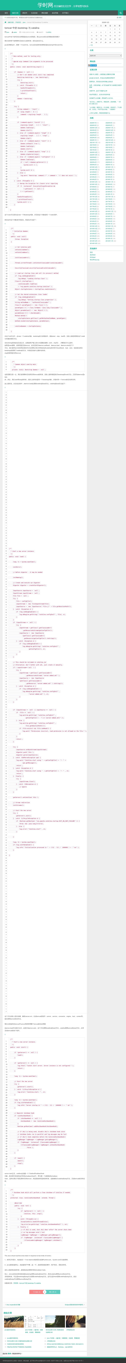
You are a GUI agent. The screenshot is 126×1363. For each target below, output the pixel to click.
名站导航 (55, 13)
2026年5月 (109, 123)
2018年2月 (93, 194)
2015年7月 (109, 231)
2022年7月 (109, 133)
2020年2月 (93, 165)
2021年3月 (93, 150)
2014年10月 (93, 243)
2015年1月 (109, 238)
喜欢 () (37, 1292)
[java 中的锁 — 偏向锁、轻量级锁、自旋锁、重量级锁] (34, 1321)
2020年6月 (93, 160)
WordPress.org (94, 260)
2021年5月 (109, 147)
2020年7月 (109, 157)
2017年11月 (109, 197)
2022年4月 (109, 135)
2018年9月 (109, 184)
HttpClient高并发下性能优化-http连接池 (19, 1347)
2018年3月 (109, 192)
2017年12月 (93, 197)
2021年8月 (93, 145)
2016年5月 (109, 219)
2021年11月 (93, 142)
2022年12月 (109, 130)
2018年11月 (109, 182)
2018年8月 (93, 187)
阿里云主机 (59, 1361)
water (15, 32)
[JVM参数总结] (76, 1321)
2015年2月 (93, 238)
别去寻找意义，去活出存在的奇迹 (99, 94)
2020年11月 (109, 152)
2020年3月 (109, 162)
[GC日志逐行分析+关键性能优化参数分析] (55, 1321)
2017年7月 (109, 201)
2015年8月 (93, 231)
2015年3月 (109, 236)
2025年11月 (109, 128)
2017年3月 (109, 206)
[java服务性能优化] (14, 1321)
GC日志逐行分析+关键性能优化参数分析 (19, 1341)
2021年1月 (109, 150)
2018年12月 (93, 182)
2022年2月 (109, 137)
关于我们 (65, 13)
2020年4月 (93, 162)
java (24, 22)
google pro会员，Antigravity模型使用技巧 (102, 78)
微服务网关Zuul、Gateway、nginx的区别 (59, 1347)
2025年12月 (93, 128)
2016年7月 (109, 216)
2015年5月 (109, 233)
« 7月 (91, 45)
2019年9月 (109, 169)
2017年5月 (109, 204)
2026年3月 (93, 125)
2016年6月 (93, 219)
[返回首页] (5, 22)
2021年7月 (109, 145)
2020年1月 (109, 165)
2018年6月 (93, 189)
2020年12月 (93, 152)
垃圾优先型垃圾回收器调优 (15, 1344)
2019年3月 (109, 177)
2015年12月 (93, 226)
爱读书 (24, 13)
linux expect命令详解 (13, 1305)
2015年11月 (109, 226)
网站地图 (45, 13)
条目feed (92, 255)
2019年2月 (93, 179)
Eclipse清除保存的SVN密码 (74, 1305)
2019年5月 (109, 174)
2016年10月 (93, 214)
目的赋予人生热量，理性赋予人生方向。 (101, 98)
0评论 (49, 32)
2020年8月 (93, 157)
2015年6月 (93, 233)
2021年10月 (109, 142)
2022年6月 (93, 135)
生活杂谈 (34, 13)
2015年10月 (93, 229)
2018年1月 (109, 194)
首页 (6, 13)
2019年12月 (93, 167)
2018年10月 (93, 184)
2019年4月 (93, 177)
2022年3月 (93, 137)
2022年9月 (93, 133)
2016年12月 (93, 211)
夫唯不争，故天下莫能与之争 (98, 91)
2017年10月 (93, 199)
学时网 (15, 1283)
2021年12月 (109, 140)
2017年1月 (109, 209)
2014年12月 (93, 241)
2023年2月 (93, 130)
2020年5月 (109, 160)
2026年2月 (109, 125)
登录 (120, 17)
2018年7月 (109, 187)
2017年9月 (109, 199)
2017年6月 (93, 204)
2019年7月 (109, 172)
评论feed (92, 257)
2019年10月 (93, 169)
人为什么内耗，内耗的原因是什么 (99, 113)
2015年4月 (93, 236)
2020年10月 (93, 155)
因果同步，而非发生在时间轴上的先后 (101, 81)
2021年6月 (93, 147)
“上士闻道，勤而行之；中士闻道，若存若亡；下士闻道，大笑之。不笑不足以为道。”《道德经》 (105, 108)
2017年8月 (93, 201)
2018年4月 (93, 192)
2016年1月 (109, 224)
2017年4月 (93, 206)
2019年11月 (109, 167)
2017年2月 (93, 209)
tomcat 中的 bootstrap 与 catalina (22, 27)
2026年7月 (93, 123)
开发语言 (18, 22)
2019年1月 (109, 179)
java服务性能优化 (12, 1338)
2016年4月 (93, 221)
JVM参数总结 (51, 1341)
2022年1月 (93, 140)
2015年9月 (109, 229)
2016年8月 (93, 216)
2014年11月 (109, 241)
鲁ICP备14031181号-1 (76, 1361)
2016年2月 (93, 224)
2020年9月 (109, 155)
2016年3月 (109, 221)
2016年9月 (109, 214)
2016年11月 (109, 211)
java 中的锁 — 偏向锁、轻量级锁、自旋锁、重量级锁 (63, 1338)
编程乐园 (15, 13)
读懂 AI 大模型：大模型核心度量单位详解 (102, 74)
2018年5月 (109, 189)
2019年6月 (93, 174)
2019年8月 (93, 172)
